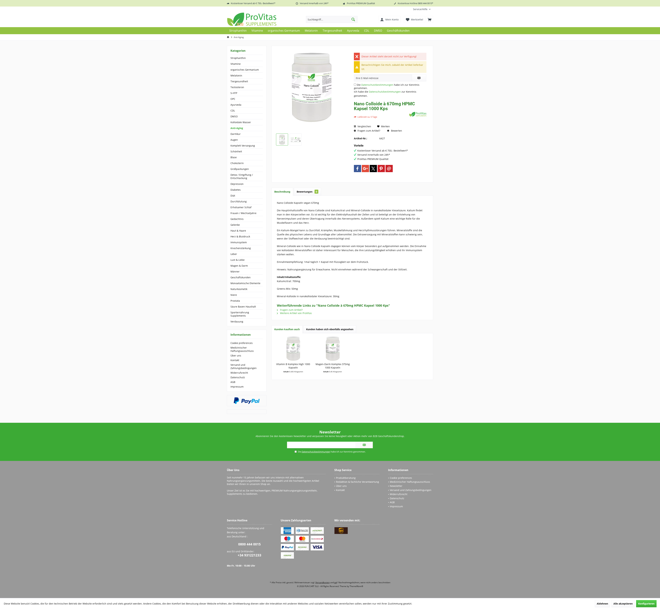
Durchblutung (238, 201)
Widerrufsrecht (239, 372)
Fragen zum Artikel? (368, 130)
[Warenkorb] (429, 19)
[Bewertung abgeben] (381, 113)
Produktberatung (346, 477)
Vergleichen (364, 126)
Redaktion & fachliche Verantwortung (357, 481)
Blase (233, 157)
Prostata (235, 300)
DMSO (234, 116)
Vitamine (235, 63)
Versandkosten (322, 582)
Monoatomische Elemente (245, 283)
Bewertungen (307, 191)
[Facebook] (357, 168)
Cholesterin (237, 163)
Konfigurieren (646, 603)
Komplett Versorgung (242, 145)
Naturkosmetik (238, 289)
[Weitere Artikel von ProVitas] (417, 114)
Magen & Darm (239, 265)
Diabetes (235, 189)
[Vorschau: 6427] (282, 139)
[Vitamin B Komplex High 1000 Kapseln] (293, 349)
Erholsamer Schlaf (240, 207)
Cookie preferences (241, 343)
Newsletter (396, 486)
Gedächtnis (237, 219)
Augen (234, 139)
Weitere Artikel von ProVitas (295, 313)
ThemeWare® (356, 586)
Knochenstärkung (240, 248)
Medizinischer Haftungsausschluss (242, 349)
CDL (232, 110)
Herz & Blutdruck (240, 236)
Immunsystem (238, 242)
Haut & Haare (238, 230)
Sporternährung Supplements (239, 314)
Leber (233, 254)
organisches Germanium (244, 69)
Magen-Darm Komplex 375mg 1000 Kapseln (333, 365)
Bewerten (396, 130)
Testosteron (237, 87)
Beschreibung (282, 191)
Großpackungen (239, 169)
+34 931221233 (249, 555)
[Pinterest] (381, 168)
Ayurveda (235, 104)
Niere (233, 295)
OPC (232, 98)
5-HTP (233, 93)
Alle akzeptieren (623, 603)
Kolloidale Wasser (240, 122)
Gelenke (235, 224)
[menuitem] (421, 9)
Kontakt (234, 360)
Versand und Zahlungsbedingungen (243, 366)
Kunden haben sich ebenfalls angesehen (329, 329)
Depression (237, 184)
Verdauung (236, 321)
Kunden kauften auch (287, 329)
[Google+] (365, 168)
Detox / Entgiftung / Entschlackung (241, 176)
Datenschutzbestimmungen (377, 84)
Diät (232, 195)
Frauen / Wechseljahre (243, 213)
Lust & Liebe (237, 259)
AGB (232, 382)
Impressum (237, 386)
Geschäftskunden (240, 277)
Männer (235, 271)
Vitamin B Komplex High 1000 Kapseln (293, 365)
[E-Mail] (389, 168)
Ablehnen (602, 603)
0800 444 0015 (249, 544)
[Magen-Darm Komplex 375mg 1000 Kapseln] (333, 349)
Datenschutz (237, 377)
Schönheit (236, 151)
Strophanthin (238, 58)
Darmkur (235, 134)
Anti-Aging (236, 128)
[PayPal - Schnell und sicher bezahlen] (246, 400)
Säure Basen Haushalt (243, 306)
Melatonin (236, 75)
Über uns (235, 355)
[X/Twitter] (373, 168)
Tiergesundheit (239, 81)
